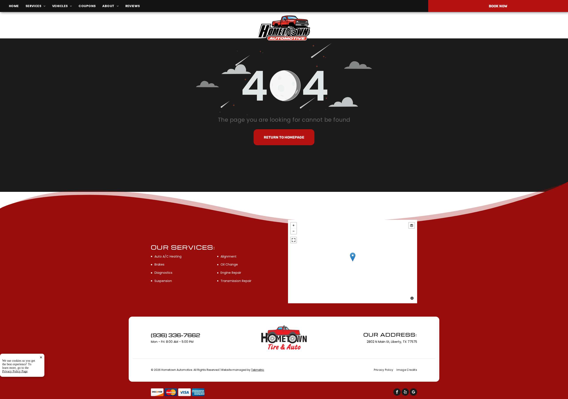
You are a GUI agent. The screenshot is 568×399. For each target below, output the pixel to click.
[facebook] (397, 392)
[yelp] (405, 392)
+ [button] (293, 225)
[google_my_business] (413, 392)
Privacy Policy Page (15, 371)
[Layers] (411, 225)
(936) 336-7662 (476, 28)
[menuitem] (17, 6)
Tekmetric (257, 370)
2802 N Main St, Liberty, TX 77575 (94, 30)
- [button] (293, 231)
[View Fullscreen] (293, 240)
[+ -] (352, 261)
